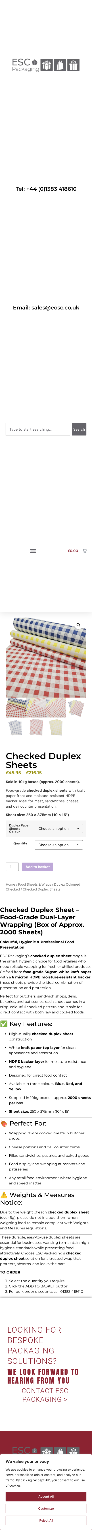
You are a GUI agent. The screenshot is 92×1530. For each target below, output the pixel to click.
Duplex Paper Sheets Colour (19, 828)
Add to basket (37, 867)
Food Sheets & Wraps (34, 885)
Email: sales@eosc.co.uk (46, 307)
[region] (46, 1492)
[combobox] (38, 429)
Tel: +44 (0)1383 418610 (46, 189)
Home (10, 885)
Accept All (46, 1496)
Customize (46, 1508)
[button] (33, 551)
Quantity (20, 843)
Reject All (46, 1520)
